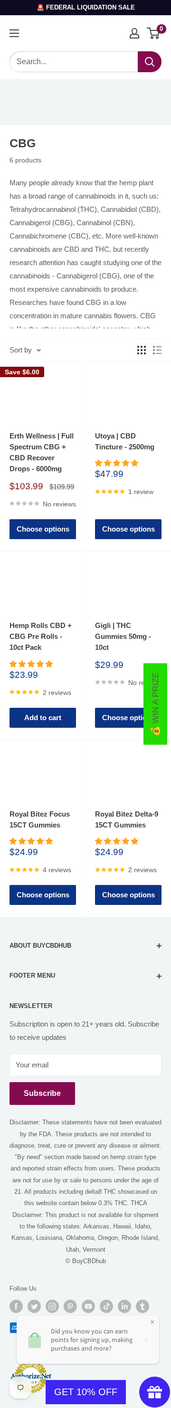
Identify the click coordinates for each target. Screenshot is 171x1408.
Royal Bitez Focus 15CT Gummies (40, 819)
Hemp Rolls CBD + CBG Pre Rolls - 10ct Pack (41, 636)
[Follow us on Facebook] (16, 1306)
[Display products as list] (157, 350)
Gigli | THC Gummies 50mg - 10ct (123, 636)
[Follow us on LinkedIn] (124, 1306)
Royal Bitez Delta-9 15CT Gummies (126, 819)
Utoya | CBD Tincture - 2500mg (124, 441)
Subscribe (42, 1093)
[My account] (134, 33)
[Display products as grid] (141, 350)
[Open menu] (14, 33)
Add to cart (42, 718)
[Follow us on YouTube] (88, 1306)
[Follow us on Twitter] (34, 1306)
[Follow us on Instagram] (52, 1306)
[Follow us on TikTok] (106, 1306)
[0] (154, 33)
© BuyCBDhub (86, 1261)
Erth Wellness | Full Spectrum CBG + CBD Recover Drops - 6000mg (42, 452)
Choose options (43, 529)
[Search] (150, 61)
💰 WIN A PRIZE (155, 704)
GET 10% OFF (85, 1392)
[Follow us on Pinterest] (70, 1306)
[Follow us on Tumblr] (142, 1306)
